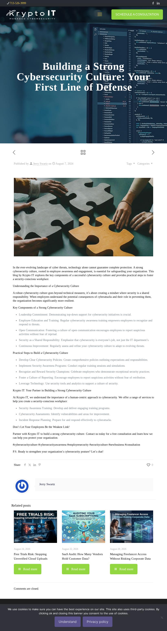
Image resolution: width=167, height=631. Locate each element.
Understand (68, 622)
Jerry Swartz (40, 163)
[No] (162, 618)
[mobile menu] (99, 14)
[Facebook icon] (153, 3)
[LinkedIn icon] (158, 3)
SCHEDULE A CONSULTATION (137, 14)
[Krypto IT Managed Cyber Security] (30, 14)
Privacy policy (97, 622)
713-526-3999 (18, 3)
